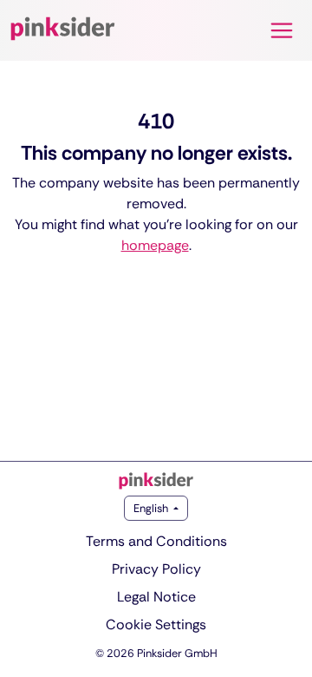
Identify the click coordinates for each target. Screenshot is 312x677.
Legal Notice (156, 597)
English (152, 508)
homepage (155, 245)
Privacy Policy (156, 569)
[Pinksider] (156, 481)
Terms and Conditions (156, 541)
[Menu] (282, 30)
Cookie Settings (156, 624)
